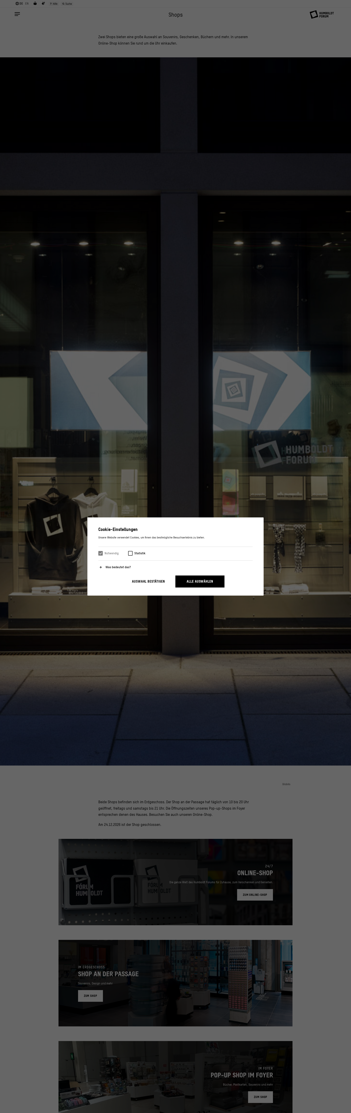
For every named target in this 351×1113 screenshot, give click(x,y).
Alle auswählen (200, 581)
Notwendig (112, 553)
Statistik (139, 553)
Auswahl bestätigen (148, 581)
